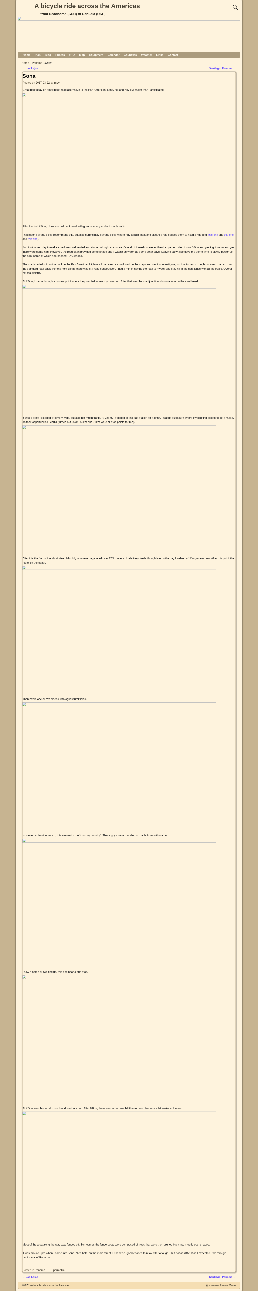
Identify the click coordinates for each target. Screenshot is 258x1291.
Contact (173, 54)
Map (82, 54)
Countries (130, 54)
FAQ (72, 54)
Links (159, 54)
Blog (48, 54)
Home (26, 54)
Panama (37, 62)
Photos (60, 54)
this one (213, 234)
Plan (38, 54)
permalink (59, 1270)
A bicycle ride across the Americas (87, 5)
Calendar (114, 54)
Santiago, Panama (222, 68)
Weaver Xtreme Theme (223, 1285)
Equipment (96, 54)
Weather (146, 54)
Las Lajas (30, 68)
